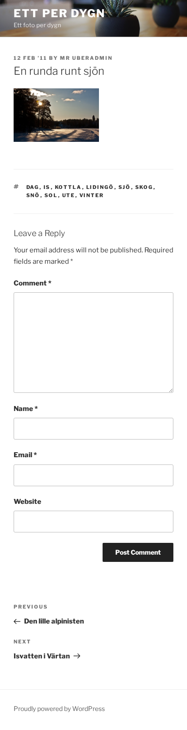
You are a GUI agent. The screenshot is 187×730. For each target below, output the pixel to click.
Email (25, 455)
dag (32, 187)
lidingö (100, 187)
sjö (124, 187)
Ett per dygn (59, 13)
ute (68, 195)
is (47, 187)
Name (26, 409)
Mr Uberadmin (86, 58)
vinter (91, 195)
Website (27, 502)
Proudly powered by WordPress (59, 708)
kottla (68, 187)
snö (33, 195)
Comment (32, 283)
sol (51, 195)
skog (144, 187)
